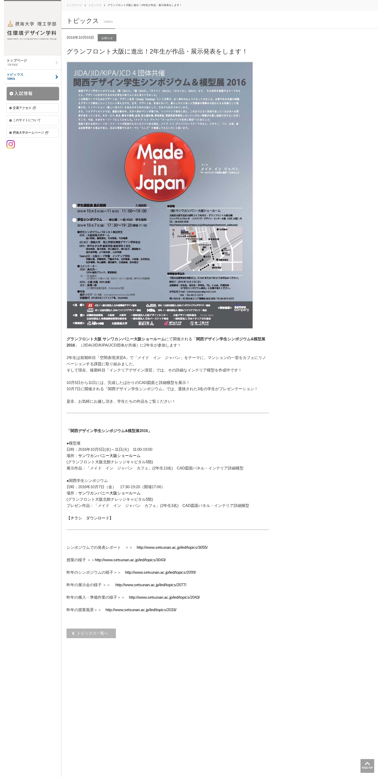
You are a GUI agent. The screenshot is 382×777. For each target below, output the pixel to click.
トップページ (74, 5)
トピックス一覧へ (94, 633)
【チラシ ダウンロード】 (90, 518)
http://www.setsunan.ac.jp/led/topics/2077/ (150, 585)
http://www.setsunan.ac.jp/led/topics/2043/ (164, 597)
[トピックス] (32, 77)
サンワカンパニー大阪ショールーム (109, 455)
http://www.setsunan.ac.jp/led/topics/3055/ (172, 547)
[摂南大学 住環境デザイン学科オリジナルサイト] (32, 27)
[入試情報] (33, 94)
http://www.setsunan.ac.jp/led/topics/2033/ (141, 610)
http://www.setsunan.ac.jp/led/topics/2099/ (160, 572)
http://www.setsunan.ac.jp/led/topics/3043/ (130, 560)
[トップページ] (32, 62)
